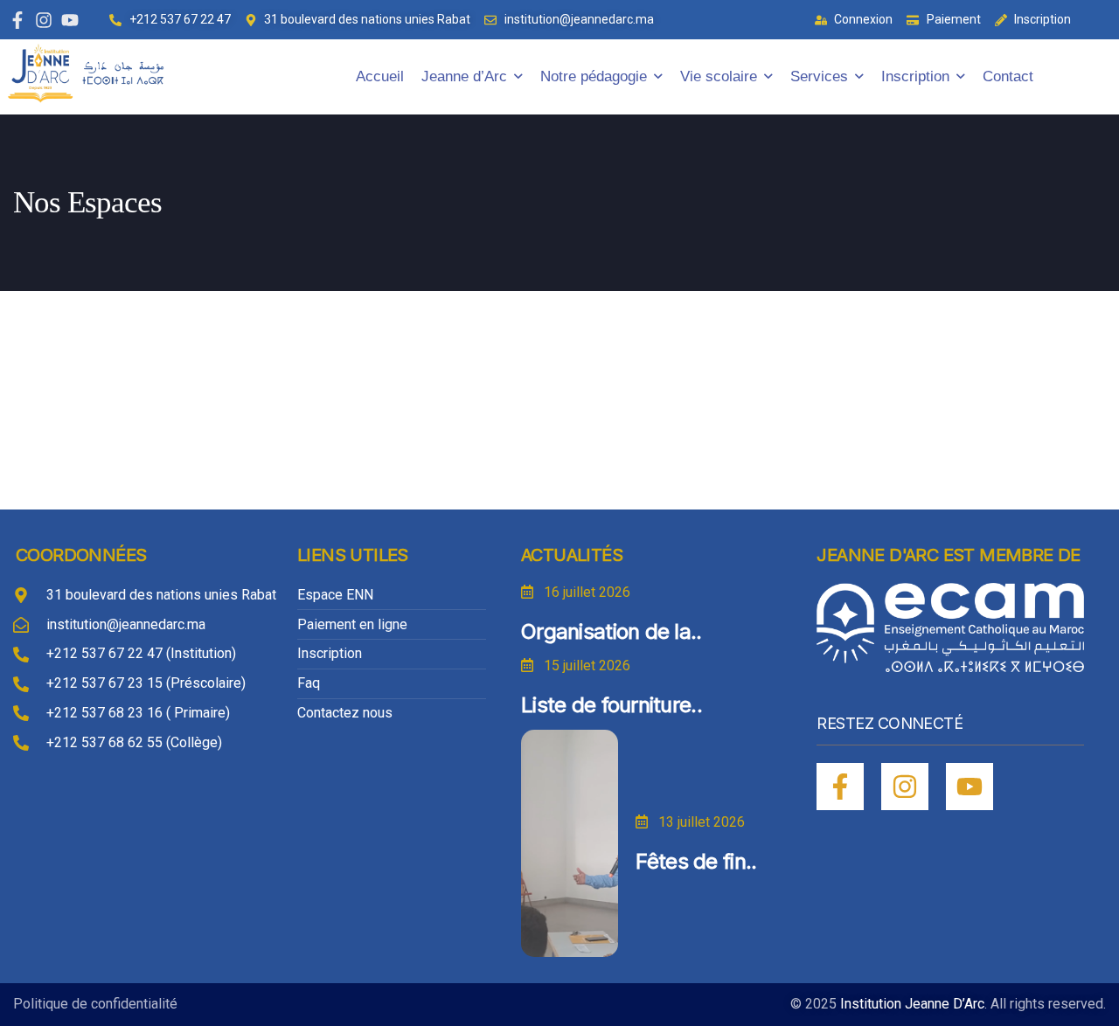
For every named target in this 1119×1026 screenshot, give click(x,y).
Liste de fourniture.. (611, 705)
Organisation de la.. (611, 632)
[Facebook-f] (17, 20)
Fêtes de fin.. (696, 861)
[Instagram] (43, 20)
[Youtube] (70, 20)
